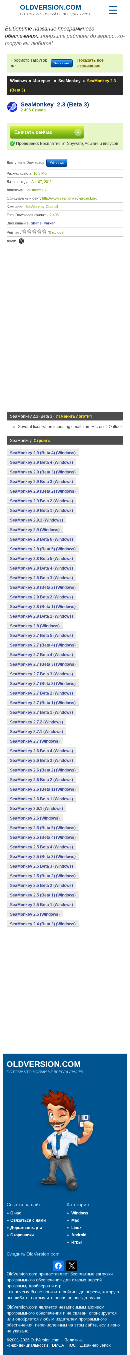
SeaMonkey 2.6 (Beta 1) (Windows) (43, 789)
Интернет (42, 81)
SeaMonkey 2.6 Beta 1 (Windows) (41, 799)
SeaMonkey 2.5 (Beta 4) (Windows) (43, 837)
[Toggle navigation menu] (112, 10)
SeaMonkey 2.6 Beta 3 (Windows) (41, 760)
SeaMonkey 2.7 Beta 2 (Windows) (41, 693)
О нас (15, 1213)
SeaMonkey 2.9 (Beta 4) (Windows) (43, 453)
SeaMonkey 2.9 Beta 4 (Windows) (41, 462)
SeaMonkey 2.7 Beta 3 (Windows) (41, 674)
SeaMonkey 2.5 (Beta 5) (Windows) (43, 828)
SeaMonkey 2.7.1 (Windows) (36, 731)
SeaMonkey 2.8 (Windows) (35, 626)
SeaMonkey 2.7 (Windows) (35, 741)
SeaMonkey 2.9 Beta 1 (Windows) (41, 510)
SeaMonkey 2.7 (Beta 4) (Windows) (43, 645)
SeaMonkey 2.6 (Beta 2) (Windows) (43, 770)
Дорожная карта (26, 1227)
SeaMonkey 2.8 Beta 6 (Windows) (41, 539)
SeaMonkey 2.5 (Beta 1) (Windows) (43, 895)
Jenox (105, 1345)
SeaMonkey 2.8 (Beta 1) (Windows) (43, 606)
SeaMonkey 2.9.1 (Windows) (36, 520)
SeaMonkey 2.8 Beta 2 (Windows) (41, 597)
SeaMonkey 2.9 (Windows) (35, 529)
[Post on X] (21, 241)
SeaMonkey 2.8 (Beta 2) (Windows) (43, 587)
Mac (75, 1220)
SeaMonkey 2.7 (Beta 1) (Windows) (43, 703)
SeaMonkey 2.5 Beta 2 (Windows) (41, 885)
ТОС (72, 1345)
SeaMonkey (69, 81)
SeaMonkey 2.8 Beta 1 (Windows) (41, 616)
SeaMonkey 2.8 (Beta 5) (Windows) (43, 549)
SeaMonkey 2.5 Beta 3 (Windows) (41, 866)
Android (78, 1235)
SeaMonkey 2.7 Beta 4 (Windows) (41, 654)
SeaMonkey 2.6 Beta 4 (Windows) (41, 751)
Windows (18, 81)
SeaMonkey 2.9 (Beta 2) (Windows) (43, 491)
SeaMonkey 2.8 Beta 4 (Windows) (41, 568)
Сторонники (22, 1235)
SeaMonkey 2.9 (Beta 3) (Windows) (43, 472)
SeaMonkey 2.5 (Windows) (35, 914)
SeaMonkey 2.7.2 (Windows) (36, 722)
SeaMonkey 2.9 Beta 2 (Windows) (41, 501)
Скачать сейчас (33, 132)
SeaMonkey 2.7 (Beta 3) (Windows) (43, 664)
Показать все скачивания (90, 63)
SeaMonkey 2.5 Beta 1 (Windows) (41, 904)
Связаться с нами (28, 1220)
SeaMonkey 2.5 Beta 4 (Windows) (41, 847)
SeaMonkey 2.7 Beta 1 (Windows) (41, 712)
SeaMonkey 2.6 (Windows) (35, 818)
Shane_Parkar (43, 223)
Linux (76, 1227)
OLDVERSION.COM (50, 7)
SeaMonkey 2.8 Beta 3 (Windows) (41, 578)
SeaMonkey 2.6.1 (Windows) (36, 808)
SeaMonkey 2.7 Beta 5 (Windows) (41, 635)
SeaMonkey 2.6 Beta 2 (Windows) (41, 779)
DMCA (58, 1345)
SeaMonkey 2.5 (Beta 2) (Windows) (43, 876)
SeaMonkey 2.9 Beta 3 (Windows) (41, 481)
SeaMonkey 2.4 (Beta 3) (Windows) (43, 924)
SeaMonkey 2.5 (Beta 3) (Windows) (43, 856)
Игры (76, 1242)
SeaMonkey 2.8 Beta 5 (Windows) (41, 558)
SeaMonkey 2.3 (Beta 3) (55, 104)
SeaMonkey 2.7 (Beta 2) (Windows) (43, 683)
